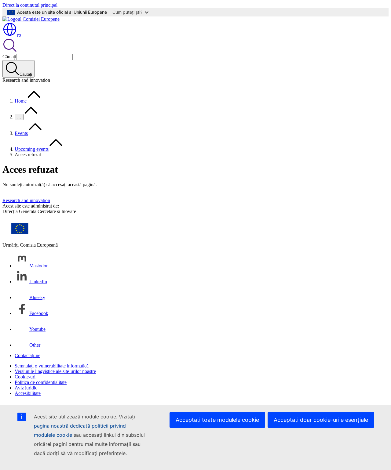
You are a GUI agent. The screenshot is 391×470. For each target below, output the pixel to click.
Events (21, 133)
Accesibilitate (28, 393)
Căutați (9, 56)
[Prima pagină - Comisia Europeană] (31, 19)
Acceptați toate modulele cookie (217, 420)
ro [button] (19, 35)
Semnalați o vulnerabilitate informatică (52, 365)
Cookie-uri (25, 376)
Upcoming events (32, 149)
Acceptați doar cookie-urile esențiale (321, 420)
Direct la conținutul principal (29, 5)
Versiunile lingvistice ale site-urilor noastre (55, 371)
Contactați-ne (27, 355)
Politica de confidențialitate (41, 382)
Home (21, 100)
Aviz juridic (26, 387)
